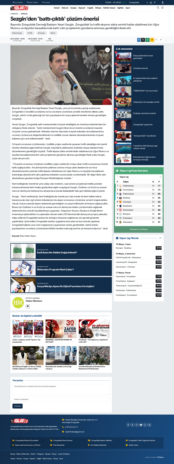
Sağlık (90, 8)
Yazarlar (47, 2)
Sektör (33, 454)
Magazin (40, 454)
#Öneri (53, 33)
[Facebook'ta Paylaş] (139, 40)
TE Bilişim (160, 457)
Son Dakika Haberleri (99, 445)
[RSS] (149, 425)
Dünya (98, 8)
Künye (54, 454)
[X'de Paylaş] (143, 40)
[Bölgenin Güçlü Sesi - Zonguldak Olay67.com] (19, 8)
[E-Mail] (28, 306)
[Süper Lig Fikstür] (160, 238)
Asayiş (73, 8)
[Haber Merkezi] (18, 303)
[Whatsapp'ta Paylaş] (147, 40)
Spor (128, 8)
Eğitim (120, 8)
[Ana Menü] (162, 7)
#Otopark (41, 33)
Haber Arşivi (133, 445)
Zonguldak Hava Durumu (63, 440)
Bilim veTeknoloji (23, 454)
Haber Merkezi (34, 301)
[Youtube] (141, 425)
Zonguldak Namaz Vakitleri (101, 440)
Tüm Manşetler (59, 445)
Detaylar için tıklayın (139, 229)
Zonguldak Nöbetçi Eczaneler (26, 440)
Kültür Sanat (109, 8)
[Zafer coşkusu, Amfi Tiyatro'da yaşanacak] (28, 329)
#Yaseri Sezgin (17, 33)
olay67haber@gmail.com (74, 432)
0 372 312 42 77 (71, 427)
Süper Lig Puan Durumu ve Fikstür (27, 445)
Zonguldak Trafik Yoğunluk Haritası (142, 440)
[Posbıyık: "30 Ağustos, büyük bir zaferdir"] (94, 329)
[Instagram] (137, 425)
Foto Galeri (18, 2)
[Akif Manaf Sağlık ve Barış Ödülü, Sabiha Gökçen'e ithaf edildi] (28, 355)
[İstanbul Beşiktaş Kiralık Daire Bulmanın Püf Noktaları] (94, 355)
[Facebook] (128, 425)
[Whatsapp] (145, 425)
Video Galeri (33, 2)
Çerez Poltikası (64, 454)
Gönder (17, 406)
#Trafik (30, 33)
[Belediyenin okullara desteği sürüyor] (61, 355)
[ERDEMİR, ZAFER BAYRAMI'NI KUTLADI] (61, 329)
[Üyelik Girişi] (162, 2)
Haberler (14, 14)
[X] (132, 425)
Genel (57, 8)
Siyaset (81, 8)
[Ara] (158, 7)
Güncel (65, 8)
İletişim (48, 454)
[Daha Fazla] (152, 40)
